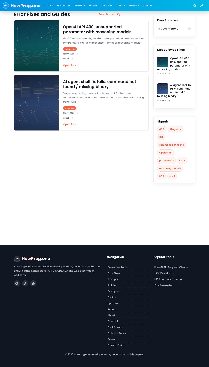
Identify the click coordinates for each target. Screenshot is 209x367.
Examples (106, 5)
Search (147, 5)
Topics (121, 5)
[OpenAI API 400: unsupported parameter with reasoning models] (36, 45)
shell (172, 176)
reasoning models (170, 168)
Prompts (79, 5)
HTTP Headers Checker (168, 279)
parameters (166, 160)
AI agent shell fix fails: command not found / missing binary (99, 84)
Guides (93, 5)
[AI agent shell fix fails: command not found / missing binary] (36, 103)
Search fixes (107, 14)
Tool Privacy (115, 327)
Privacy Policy (116, 345)
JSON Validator (163, 273)
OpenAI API (165, 152)
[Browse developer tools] (201, 5)
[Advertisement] (104, 211)
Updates (134, 5)
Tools (49, 5)
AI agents (175, 129)
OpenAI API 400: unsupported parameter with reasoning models (97, 29)
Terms (111, 339)
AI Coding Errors (174, 28)
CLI (161, 137)
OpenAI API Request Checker (171, 267)
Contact (112, 321)
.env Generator (163, 285)
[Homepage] (33, 283)
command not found (171, 144)
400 (161, 129)
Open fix (68, 65)
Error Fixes (63, 5)
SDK (161, 176)
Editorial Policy (116, 333)
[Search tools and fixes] (194, 5)
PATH (182, 160)
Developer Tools (117, 267)
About (111, 315)
